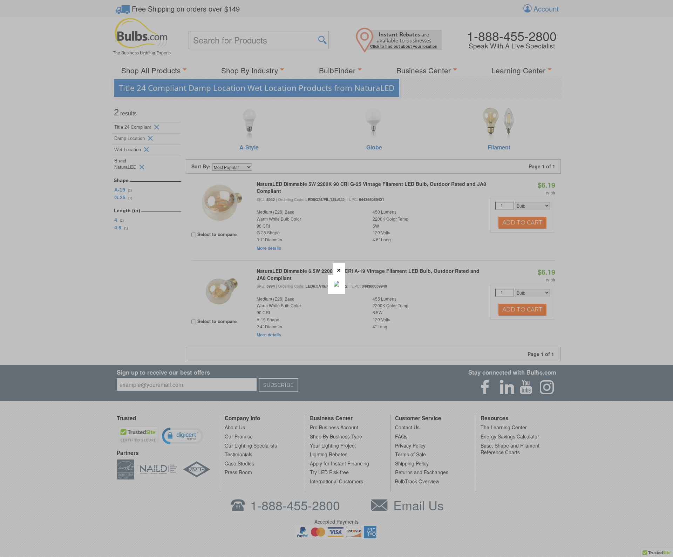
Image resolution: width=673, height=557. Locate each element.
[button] (339, 269)
